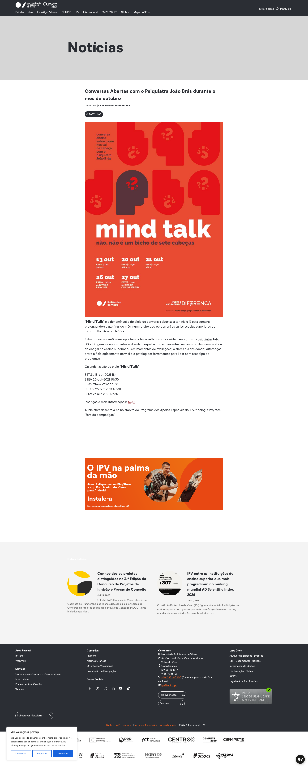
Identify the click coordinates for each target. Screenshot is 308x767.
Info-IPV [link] (120, 105)
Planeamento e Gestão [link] (28, 684)
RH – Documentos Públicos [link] (245, 661)
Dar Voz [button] (164, 703)
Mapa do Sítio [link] (142, 12)
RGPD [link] (233, 676)
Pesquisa (285, 8)
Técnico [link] (19, 689)
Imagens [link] (91, 655)
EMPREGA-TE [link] (109, 12)
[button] (90, 688)
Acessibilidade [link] (168, 725)
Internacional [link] (90, 12)
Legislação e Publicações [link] (244, 681)
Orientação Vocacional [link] (100, 666)
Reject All (42, 754)
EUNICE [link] (66, 12)
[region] (41, 744)
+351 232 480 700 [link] (171, 677)
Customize (21, 754)
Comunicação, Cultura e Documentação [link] (38, 674)
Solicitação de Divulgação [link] (101, 671)
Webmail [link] (20, 661)
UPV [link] (77, 12)
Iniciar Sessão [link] (266, 9)
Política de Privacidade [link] (119, 725)
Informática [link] (22, 679)
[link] (28, 7)
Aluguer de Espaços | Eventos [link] (246, 655)
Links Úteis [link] (236, 650)
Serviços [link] (20, 669)
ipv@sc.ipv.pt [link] (169, 685)
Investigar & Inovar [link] (47, 12)
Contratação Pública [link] (241, 671)
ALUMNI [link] (125, 12)
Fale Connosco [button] (168, 695)
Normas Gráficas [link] (96, 661)
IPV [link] (128, 105)
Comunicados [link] (106, 105)
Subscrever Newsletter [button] (30, 715)
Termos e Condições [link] (145, 725)
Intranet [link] (20, 655)
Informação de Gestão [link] (242, 666)
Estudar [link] (19, 12)
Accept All (63, 754)
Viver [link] (31, 12)
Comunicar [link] (93, 650)
